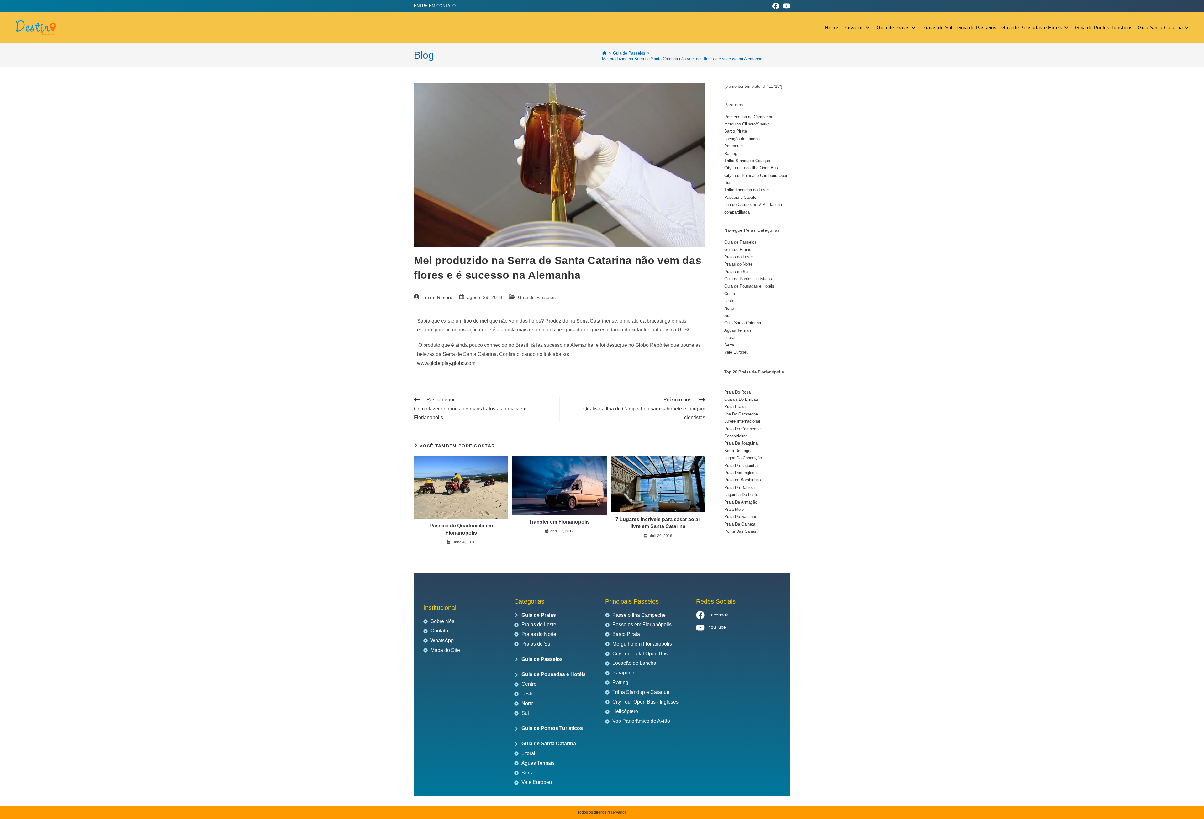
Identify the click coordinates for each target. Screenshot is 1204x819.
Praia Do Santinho (740, 516)
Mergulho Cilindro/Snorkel (747, 124)
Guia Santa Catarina (742, 322)
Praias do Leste (738, 257)
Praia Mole (734, 509)
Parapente (733, 146)
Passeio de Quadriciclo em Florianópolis (461, 529)
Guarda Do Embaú (741, 399)
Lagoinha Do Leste (741, 494)
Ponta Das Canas (740, 531)
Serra (729, 345)
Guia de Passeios (537, 297)
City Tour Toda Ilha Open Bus (751, 168)
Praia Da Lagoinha (741, 465)
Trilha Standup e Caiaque (747, 160)
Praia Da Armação (740, 502)
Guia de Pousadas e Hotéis (749, 286)
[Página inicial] (604, 53)
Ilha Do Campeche (741, 414)
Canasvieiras (736, 436)
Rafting (730, 153)
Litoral (729, 337)
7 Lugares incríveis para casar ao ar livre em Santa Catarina (657, 523)
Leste (729, 301)
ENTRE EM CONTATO (435, 5)
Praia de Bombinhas (742, 480)
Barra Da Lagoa (738, 450)
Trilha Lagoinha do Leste (746, 190)
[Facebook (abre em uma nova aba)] (775, 6)
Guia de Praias (737, 249)
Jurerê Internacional (742, 421)
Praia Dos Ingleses (741, 472)
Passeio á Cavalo (740, 197)
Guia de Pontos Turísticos (748, 279)
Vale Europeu (736, 352)
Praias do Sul (736, 271)
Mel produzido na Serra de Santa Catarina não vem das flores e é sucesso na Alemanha (682, 58)
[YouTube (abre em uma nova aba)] (785, 6)
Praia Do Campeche (742, 428)
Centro (730, 293)
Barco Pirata (735, 131)
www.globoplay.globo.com (446, 363)
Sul (727, 315)
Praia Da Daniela (739, 487)
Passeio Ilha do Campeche (748, 116)
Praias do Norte (738, 264)
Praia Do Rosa (737, 392)
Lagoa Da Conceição (743, 458)
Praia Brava (735, 406)
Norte (729, 308)
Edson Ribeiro (437, 297)
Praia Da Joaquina (741, 443)
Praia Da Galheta (739, 524)
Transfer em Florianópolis (559, 522)
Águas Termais (738, 330)
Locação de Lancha (742, 138)
